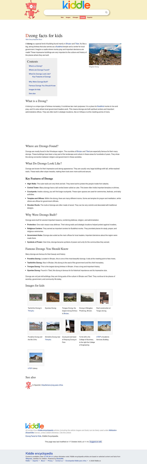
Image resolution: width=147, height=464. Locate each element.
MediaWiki (59, 458)
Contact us (59, 461)
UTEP (98, 337)
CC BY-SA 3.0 (48, 456)
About (43, 461)
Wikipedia (29, 458)
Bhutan (68, 43)
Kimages (75, 17)
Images (68, 17)
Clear (102, 12)
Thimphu (31, 311)
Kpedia (83, 17)
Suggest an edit (95, 441)
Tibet (77, 43)
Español (89, 17)
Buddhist (59, 46)
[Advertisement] (73, 26)
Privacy (50, 461)
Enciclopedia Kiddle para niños (76, 461)
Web (62, 17)
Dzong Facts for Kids (33, 436)
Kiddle (28, 461)
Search (106, 12)
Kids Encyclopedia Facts (34, 39)
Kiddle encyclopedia (45, 430)
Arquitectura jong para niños (52, 385)
